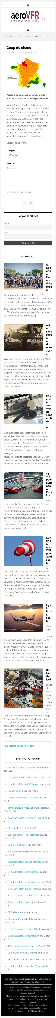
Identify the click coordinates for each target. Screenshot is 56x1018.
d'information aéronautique (20, 979)
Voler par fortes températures (22, 895)
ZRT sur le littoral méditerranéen (23, 959)
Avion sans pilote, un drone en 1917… (49, 339)
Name (6, 223)
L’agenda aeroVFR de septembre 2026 (49, 411)
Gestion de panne (16, 791)
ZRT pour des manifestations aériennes (26, 919)
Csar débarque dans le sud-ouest (24, 797)
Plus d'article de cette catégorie (19, 746)
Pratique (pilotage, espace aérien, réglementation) (27, 1005)
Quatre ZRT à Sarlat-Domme (22, 953)
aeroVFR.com (38, 979)
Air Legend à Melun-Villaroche (49, 277)
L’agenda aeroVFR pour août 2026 (49, 550)
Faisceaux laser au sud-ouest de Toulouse (28, 767)
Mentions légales (38, 1011)
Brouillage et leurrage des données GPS (27, 862)
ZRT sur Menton (15, 828)
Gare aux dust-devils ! (18, 845)
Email (6, 232)
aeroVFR (28, 16)
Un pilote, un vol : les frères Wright (24, 929)
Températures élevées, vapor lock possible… (29, 808)
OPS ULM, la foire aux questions (23, 889)
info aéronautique (33, 987)
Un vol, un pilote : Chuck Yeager (23, 882)
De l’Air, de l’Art (48, 674)
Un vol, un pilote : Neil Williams (22, 784)
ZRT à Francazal (16, 912)
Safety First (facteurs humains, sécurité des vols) (28, 1008)
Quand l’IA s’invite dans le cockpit (23, 902)
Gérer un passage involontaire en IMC (25, 936)
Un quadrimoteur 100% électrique (23, 872)
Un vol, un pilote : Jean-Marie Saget (24, 966)
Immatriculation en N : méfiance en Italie (27, 851)
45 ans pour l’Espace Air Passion (49, 484)
